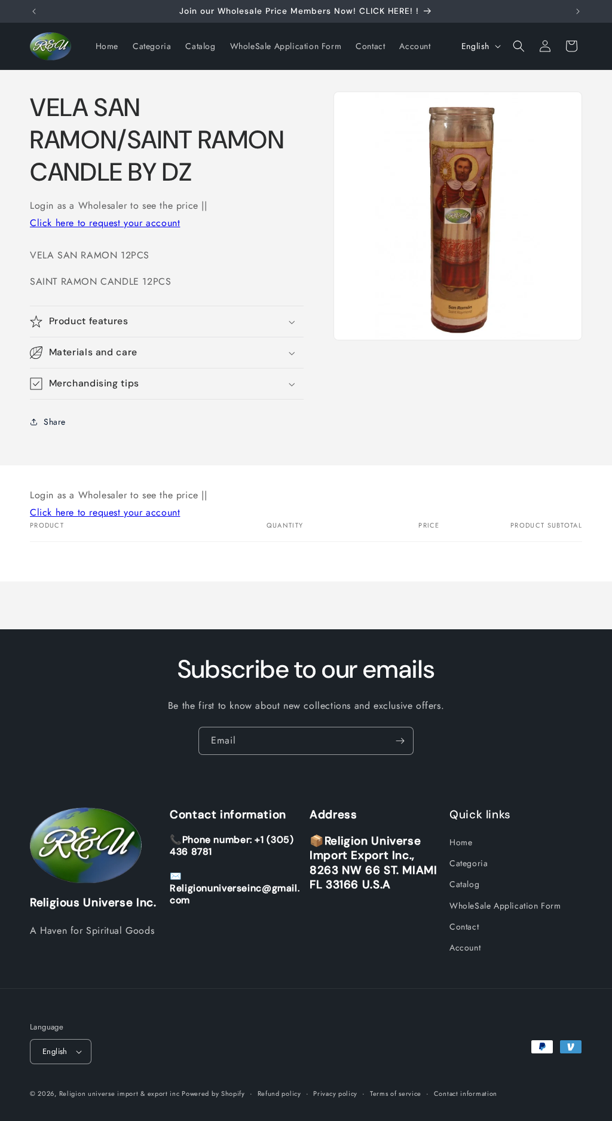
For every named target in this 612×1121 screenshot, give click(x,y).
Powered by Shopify (213, 1093)
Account (465, 948)
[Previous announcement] (34, 11)
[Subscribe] (400, 741)
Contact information (465, 1093)
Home (460, 842)
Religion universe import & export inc (120, 1093)
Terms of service (395, 1093)
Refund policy (279, 1093)
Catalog (464, 884)
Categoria (468, 863)
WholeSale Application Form (505, 906)
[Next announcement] (578, 11)
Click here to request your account (105, 223)
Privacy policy (335, 1093)
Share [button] (55, 422)
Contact (464, 927)
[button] (519, 46)
